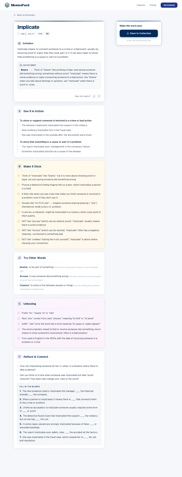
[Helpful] (94, 96)
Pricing (153, 5)
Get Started (169, 5)
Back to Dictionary (26, 15)
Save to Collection (140, 33)
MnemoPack (20, 5)
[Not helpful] (99, 96)
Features (141, 5)
